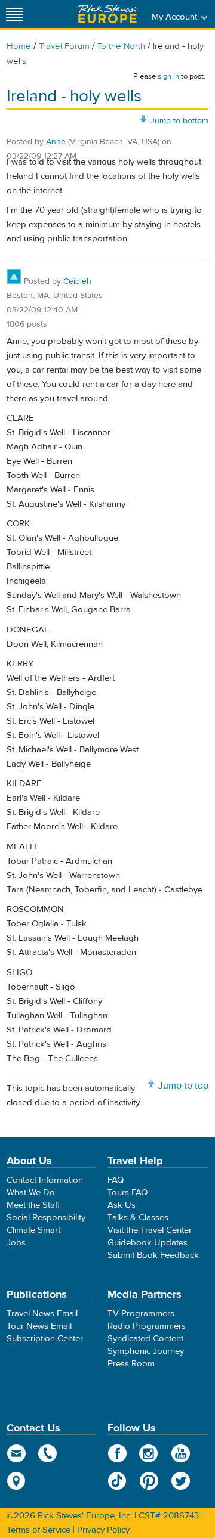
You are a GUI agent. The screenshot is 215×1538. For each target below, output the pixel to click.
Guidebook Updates (148, 1242)
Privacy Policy (103, 1530)
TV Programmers (141, 1313)
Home (19, 46)
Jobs (16, 1242)
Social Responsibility (46, 1217)
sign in (168, 76)
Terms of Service (38, 1530)
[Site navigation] (15, 14)
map (16, 1480)
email (16, 1453)
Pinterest (149, 1480)
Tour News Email (39, 1326)
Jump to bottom (179, 121)
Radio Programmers (147, 1326)
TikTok (117, 1480)
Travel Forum (64, 46)
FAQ (116, 1180)
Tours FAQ (128, 1192)
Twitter (181, 1480)
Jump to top (183, 1086)
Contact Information (45, 1180)
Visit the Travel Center (150, 1230)
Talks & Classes (138, 1217)
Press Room (131, 1363)
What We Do (31, 1192)
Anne (56, 142)
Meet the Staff (33, 1205)
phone (48, 1453)
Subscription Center (45, 1338)
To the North (121, 46)
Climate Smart (33, 1230)
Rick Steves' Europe (107, 14)
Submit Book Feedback (153, 1255)
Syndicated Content (145, 1338)
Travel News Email (42, 1313)
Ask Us (122, 1205)
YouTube (181, 1453)
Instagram (149, 1453)
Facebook (117, 1453)
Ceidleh (77, 281)
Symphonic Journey (146, 1351)
